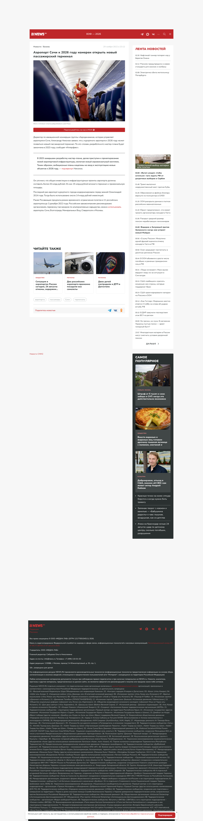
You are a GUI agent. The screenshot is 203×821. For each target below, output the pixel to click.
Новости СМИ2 (36, 354)
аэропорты (40, 299)
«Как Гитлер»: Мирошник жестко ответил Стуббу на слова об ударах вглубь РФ (152, 304)
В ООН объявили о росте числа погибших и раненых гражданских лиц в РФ (152, 261)
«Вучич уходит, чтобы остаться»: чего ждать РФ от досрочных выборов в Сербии (150, 176)
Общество (40, 278)
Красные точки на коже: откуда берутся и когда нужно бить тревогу (154, 499)
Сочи (67, 299)
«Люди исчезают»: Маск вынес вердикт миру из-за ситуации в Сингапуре (151, 273)
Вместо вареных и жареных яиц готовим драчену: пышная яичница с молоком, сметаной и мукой (152, 442)
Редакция (34, 629)
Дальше (151, 343)
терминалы (80, 299)
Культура (142, 476)
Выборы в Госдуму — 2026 (93, 34)
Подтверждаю (165, 815)
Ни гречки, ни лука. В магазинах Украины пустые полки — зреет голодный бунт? (152, 324)
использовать (114, 207)
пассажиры (55, 299)
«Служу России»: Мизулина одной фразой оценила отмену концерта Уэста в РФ (150, 241)
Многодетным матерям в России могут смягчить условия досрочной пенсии (152, 335)
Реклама (34, 632)
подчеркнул (67, 168)
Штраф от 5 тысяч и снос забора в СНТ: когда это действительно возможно (152, 396)
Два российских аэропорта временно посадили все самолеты (78, 285)
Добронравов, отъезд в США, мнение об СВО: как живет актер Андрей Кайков (152, 484)
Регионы (71, 278)
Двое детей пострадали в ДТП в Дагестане (109, 284)
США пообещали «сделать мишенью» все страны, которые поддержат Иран (150, 284)
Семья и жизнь (144, 390)
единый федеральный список (125, 686)
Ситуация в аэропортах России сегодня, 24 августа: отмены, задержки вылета (47, 286)
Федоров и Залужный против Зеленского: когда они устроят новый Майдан (152, 230)
